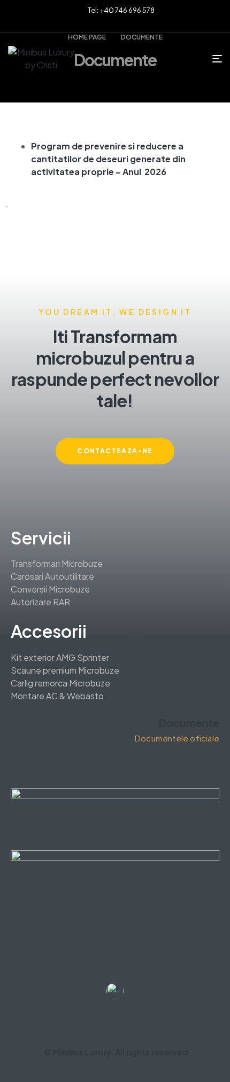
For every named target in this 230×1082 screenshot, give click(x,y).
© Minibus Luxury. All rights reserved (116, 1052)
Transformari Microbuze (57, 563)
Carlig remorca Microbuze (60, 683)
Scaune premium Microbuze (65, 670)
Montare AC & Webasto (57, 695)
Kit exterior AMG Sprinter (60, 657)
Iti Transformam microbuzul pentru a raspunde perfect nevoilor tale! (115, 368)
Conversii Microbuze (50, 589)
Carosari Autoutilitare (52, 576)
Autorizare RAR (40, 601)
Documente (188, 722)
